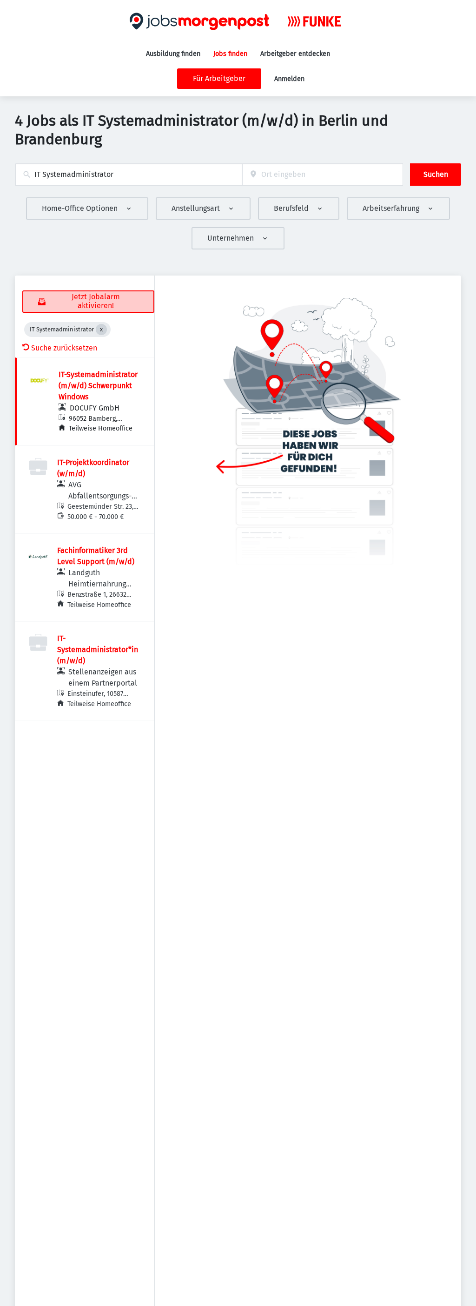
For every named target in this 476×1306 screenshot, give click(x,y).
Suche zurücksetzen (64, 347)
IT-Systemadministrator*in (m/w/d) (97, 649)
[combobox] (128, 174)
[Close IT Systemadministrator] (101, 329)
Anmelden (289, 79)
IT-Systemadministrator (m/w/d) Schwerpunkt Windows (98, 385)
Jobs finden (230, 54)
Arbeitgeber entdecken (295, 54)
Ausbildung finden (173, 54)
